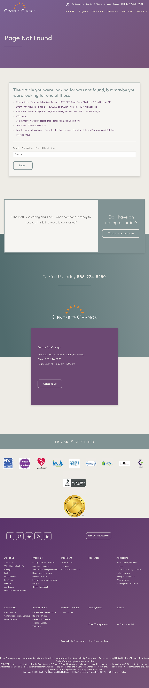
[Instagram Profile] (20, 536)
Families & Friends (94, 4)
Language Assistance (33, 658)
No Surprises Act (125, 624)
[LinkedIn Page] (48, 536)
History (7, 583)
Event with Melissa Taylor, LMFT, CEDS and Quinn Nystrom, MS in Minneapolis (56, 106)
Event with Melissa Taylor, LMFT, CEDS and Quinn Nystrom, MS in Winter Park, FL (58, 111)
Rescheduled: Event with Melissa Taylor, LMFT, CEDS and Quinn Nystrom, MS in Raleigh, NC (63, 102)
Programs (83, 11)
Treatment (97, 11)
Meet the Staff (10, 576)
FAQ (6, 573)
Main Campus (10, 612)
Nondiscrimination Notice (58, 658)
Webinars (21, 116)
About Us (70, 11)
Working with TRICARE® (127, 583)
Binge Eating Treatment (42, 573)
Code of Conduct (64, 661)
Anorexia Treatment (40, 566)
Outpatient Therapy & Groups (31, 125)
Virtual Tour (9, 562)
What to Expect (123, 580)
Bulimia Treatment (40, 576)
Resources (127, 11)
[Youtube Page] (38, 536)
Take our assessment (121, 233)
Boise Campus (10, 619)
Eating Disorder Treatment (43, 562)
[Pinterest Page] (29, 536)
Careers (107, 4)
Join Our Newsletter (98, 535)
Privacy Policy (120, 672)
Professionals (78, 4)
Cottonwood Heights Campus (17, 616)
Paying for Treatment (126, 576)
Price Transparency (98, 624)
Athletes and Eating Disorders (45, 569)
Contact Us (141, 11)
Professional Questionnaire (44, 612)
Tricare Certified (74, 441)
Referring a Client (39, 616)
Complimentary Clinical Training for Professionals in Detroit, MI (48, 120)
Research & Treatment (70, 569)
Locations (8, 580)
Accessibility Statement (73, 641)
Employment (95, 608)
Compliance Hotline (84, 661)
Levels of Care (67, 562)
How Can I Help (67, 612)
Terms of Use (106, 658)
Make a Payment (123, 573)
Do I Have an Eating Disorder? (129, 569)
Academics (9, 587)
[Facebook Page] (10, 536)
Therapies (65, 566)
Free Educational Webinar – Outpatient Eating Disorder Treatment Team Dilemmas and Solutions (66, 130)
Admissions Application (127, 562)
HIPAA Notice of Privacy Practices (131, 658)
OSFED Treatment (40, 587)
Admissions (112, 11)
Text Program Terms (99, 641)
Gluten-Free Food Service (15, 590)
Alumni (120, 566)
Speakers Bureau (39, 623)
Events (116, 4)
